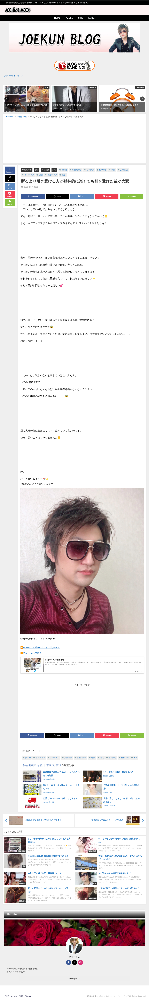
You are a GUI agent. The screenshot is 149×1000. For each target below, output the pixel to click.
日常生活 (45, 170)
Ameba (69, 18)
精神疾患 (90, 170)
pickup (64, 170)
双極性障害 (27, 170)
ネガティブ (52, 175)
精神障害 (103, 170)
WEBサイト (74, 979)
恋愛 (37, 170)
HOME (57, 18)
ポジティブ (29, 175)
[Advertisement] (74, 140)
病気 (113, 170)
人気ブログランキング (13, 76)
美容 (54, 170)
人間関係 (124, 170)
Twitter (91, 18)
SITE (80, 18)
